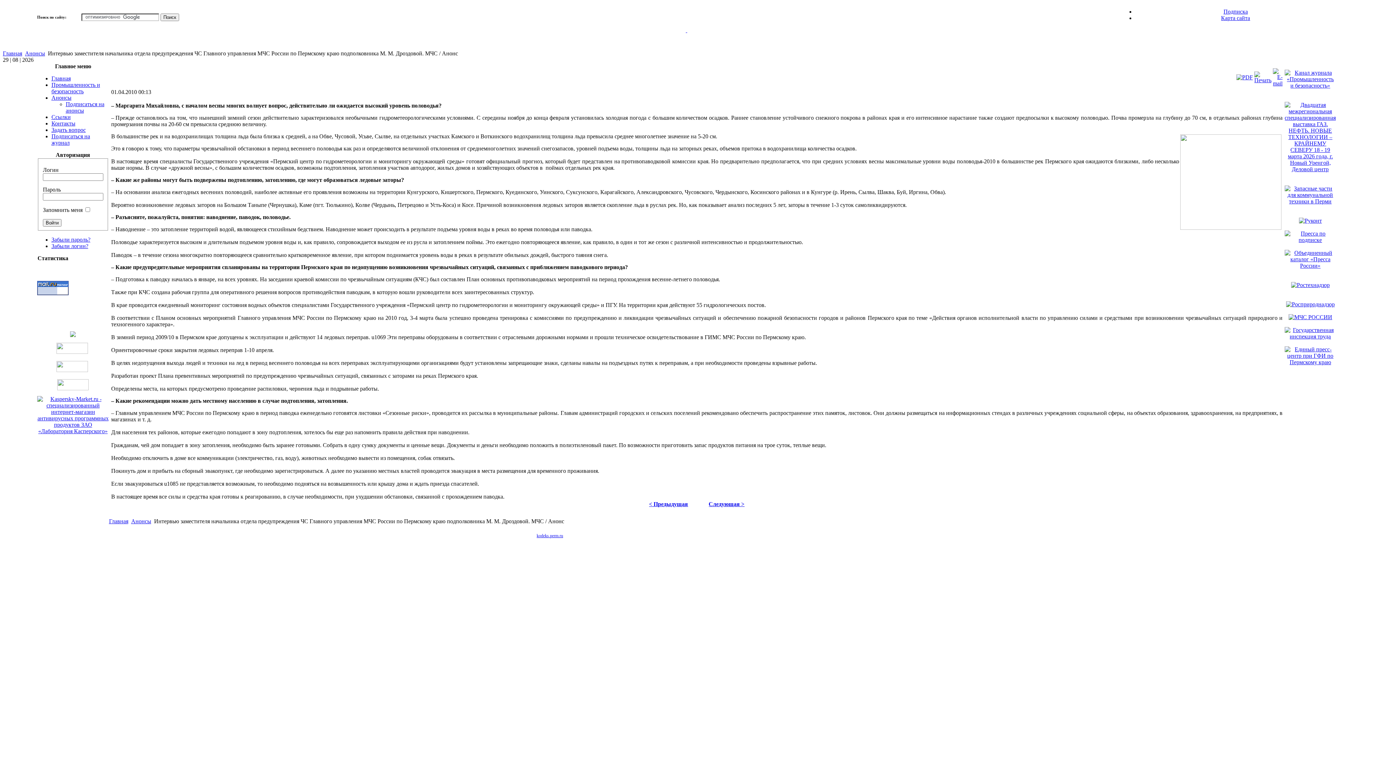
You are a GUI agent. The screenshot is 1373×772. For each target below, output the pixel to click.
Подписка (1236, 12)
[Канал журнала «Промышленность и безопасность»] (1310, 86)
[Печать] (1262, 80)
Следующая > (726, 504)
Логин (51, 170)
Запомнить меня (63, 210)
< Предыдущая (668, 504)
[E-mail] (1278, 83)
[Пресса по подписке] (1310, 240)
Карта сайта (1235, 18)
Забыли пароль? (70, 240)
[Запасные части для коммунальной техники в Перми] (1310, 201)
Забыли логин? (69, 246)
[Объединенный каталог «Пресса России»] (1310, 266)
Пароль (52, 190)
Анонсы (35, 53)
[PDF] (1244, 77)
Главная (12, 53)
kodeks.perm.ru (550, 535)
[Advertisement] (706, 535)
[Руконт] (1310, 221)
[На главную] (686, 38)
